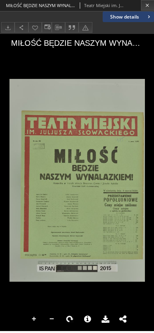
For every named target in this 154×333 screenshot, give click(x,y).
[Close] (147, 5)
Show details (124, 16)
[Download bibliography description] (58, 27)
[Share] (21, 27)
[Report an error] (85, 27)
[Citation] (72, 27)
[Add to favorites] (35, 27)
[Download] (8, 27)
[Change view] (46, 27)
